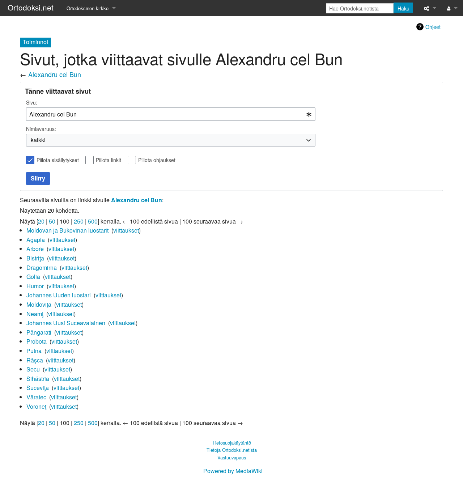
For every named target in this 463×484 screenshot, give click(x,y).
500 (93, 221)
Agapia (35, 239)
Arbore (35, 249)
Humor (35, 286)
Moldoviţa (38, 304)
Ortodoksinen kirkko (88, 8)
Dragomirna (41, 267)
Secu (33, 369)
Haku (403, 8)
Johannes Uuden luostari (58, 295)
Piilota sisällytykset (58, 160)
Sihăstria (37, 378)
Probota (36, 341)
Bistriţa (35, 258)
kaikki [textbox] (38, 140)
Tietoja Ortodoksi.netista (232, 449)
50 (52, 221)
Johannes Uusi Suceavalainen (65, 323)
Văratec (36, 397)
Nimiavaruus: (41, 128)
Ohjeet (433, 26)
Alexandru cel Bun (54, 74)
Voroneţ (36, 406)
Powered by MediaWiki (233, 471)
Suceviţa (37, 387)
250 (79, 221)
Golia (33, 276)
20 (41, 221)
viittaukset (126, 230)
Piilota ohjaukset (156, 160)
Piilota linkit (108, 160)
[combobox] (170, 114)
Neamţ (34, 314)
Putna (34, 351)
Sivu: (31, 102)
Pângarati (38, 332)
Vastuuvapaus (231, 457)
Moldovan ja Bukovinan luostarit (67, 230)
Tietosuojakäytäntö (231, 442)
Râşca (34, 360)
